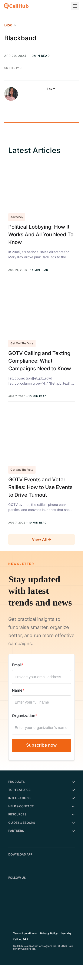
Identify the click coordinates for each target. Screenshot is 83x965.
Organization (23, 715)
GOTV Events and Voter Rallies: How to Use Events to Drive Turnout (40, 487)
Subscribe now (41, 745)
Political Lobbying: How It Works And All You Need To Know (40, 234)
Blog (8, 25)
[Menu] (75, 6)
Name (17, 690)
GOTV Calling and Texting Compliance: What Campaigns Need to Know (39, 361)
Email (16, 665)
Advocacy (16, 217)
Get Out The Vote (21, 343)
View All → (41, 539)
